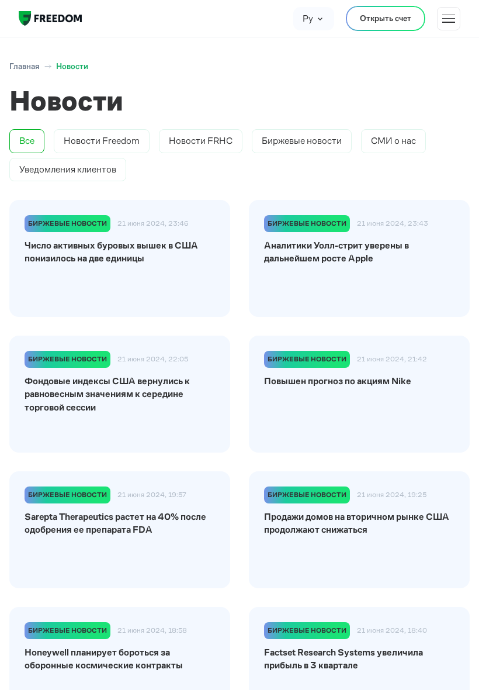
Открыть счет (385, 18)
